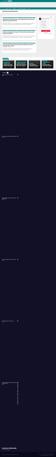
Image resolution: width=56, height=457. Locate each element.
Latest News (14, 30)
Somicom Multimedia (9, 4)
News (17, 30)
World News (33, 30)
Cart (10, 8)
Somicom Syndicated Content (46, 62)
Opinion (28, 30)
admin (9, 47)
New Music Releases (22, 8)
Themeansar (17, 454)
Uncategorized (31, 63)
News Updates (24, 30)
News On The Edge (20, 30)
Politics (31, 30)
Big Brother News (5, 30)
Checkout (15, 8)
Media (29, 8)
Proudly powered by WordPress (6, 454)
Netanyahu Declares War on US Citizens (21, 65)
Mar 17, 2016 (5, 47)
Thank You (52, 455)
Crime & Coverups (10, 30)
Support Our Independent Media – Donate (45, 455)
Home (6, 8)
